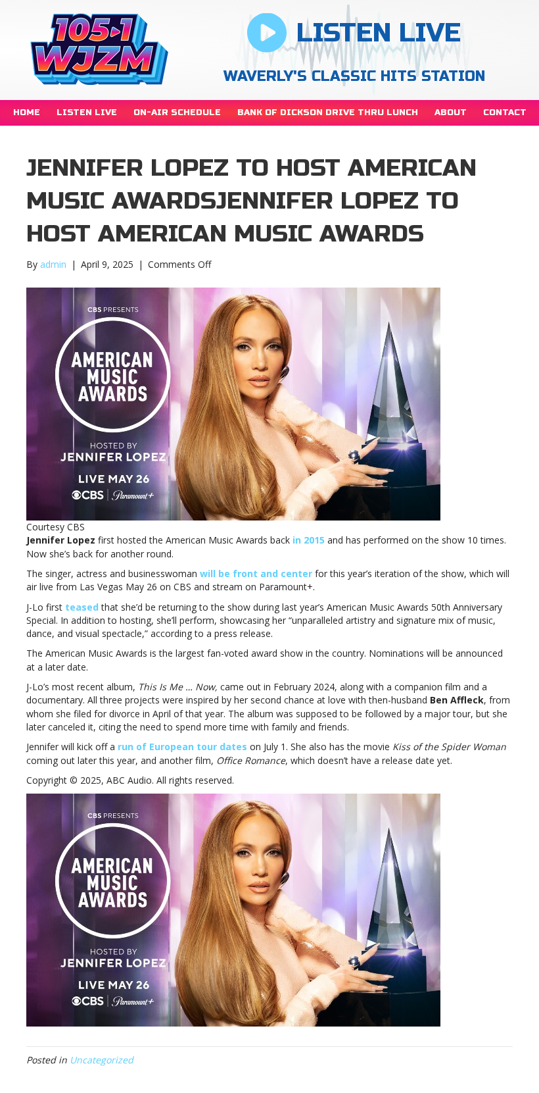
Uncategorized (101, 1060)
